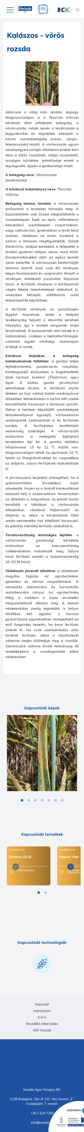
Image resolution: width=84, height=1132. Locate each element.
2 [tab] (28, 800)
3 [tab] (35, 800)
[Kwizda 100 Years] (43, 9)
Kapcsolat (42, 1004)
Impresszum (42, 1011)
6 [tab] (55, 800)
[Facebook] (42, 1063)
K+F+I (42, 1017)
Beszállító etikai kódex (42, 1024)
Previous (14, 867)
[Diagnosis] (42, 753)
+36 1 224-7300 (42, 1113)
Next (69, 867)
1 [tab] (22, 800)
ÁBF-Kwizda (42, 1030)
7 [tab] (62, 800)
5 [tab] (49, 800)
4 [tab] (42, 800)
